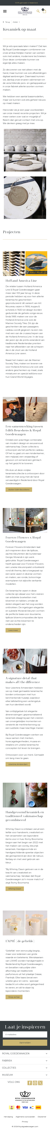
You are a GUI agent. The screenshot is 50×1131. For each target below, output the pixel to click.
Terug (7, 22)
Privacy (25, 1122)
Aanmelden (25, 1042)
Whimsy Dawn (14, 889)
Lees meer (13, 630)
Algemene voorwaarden (25, 1117)
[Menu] (5, 11)
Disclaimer (42, 1117)
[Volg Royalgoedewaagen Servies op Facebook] (35, 1083)
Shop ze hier (14, 997)
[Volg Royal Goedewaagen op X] (40, 1083)
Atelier (15, 22)
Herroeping (8, 1117)
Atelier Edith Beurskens (18, 489)
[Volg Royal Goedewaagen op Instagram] (30, 1083)
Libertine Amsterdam (18, 764)
